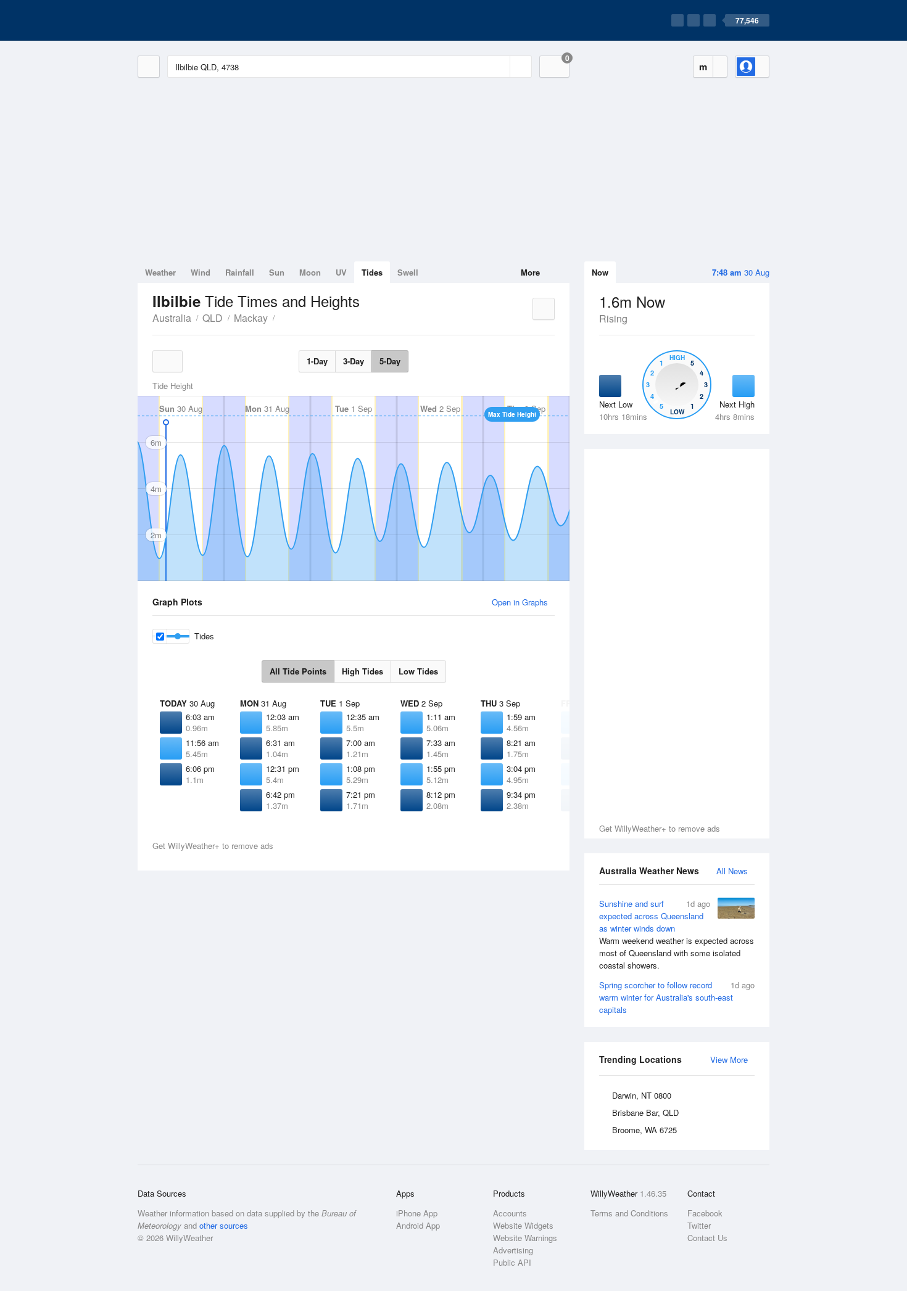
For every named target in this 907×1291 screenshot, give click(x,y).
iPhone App (416, 1213)
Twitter (699, 1225)
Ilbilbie (281, 317)
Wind (200, 272)
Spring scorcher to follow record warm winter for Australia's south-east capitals (677, 997)
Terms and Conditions (629, 1213)
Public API (512, 1262)
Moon (310, 272)
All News (732, 871)
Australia (171, 318)
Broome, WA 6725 (644, 1130)
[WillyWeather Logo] (196, 20)
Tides (372, 272)
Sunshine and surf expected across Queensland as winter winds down (676, 934)
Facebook (705, 1213)
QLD (212, 318)
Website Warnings (525, 1238)
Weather (160, 272)
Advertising (513, 1250)
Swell (407, 272)
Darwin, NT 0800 (641, 1095)
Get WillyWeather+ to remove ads (659, 828)
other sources (223, 1225)
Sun (276, 272)
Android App (418, 1225)
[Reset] (499, 67)
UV (341, 272)
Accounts (510, 1213)
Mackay (251, 318)
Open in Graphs (520, 602)
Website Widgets (523, 1225)
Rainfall (239, 272)
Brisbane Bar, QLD (645, 1112)
